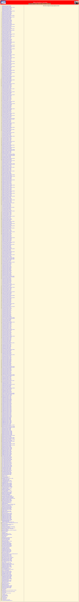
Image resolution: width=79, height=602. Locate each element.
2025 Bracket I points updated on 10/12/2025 (7, 23)
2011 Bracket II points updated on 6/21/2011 (6, 372)
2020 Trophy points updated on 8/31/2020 (6, 146)
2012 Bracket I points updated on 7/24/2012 (6, 321)
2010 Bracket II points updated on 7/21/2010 (7, 395)
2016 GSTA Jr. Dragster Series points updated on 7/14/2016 (8, 231)
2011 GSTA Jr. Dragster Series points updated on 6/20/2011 (8, 374)
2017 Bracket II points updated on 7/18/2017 (7, 212)
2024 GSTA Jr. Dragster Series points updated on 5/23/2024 (8, 66)
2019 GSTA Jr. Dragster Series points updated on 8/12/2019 (8, 158)
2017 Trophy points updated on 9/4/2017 (6, 203)
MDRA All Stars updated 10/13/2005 (6, 538)
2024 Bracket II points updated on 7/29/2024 (7, 55)
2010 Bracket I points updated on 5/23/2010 (6, 409)
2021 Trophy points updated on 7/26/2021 (6, 134)
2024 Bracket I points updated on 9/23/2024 (6, 43)
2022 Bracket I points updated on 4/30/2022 (6, 124)
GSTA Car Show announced (5, 529)
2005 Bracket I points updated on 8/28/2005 (6, 546)
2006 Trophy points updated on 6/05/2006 (6, 515)
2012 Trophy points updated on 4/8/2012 (6, 341)
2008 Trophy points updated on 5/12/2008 (6, 450)
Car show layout (4, 589)
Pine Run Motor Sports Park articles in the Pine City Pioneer (8, 591)
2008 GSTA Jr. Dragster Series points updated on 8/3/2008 (8, 441)
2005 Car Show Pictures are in (5, 582)
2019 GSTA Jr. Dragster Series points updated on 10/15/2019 (8, 154)
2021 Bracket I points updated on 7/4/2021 (6, 140)
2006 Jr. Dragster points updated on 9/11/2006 (7, 491)
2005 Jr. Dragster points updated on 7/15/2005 (7, 561)
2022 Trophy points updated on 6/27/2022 (6, 117)
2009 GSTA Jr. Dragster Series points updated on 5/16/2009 (8, 426)
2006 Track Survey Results (5, 525)
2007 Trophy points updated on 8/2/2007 (6, 461)
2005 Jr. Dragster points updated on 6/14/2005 (7, 575)
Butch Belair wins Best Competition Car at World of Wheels (8, 526)
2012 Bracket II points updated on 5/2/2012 (6, 338)
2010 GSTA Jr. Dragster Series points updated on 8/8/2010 (8, 393)
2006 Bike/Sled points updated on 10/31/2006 (7, 483)
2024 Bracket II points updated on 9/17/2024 (7, 47)
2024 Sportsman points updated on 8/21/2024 (7, 52)
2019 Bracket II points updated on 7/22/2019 (7, 161)
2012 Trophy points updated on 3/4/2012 (6, 343)
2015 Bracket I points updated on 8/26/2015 (6, 247)
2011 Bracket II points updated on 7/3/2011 (6, 358)
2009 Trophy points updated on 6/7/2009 (6, 424)
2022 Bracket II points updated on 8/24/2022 (7, 109)
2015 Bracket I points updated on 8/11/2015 (6, 253)
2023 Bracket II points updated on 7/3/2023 (6, 87)
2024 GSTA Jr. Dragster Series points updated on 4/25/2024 (8, 72)
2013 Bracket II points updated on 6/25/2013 (7, 292)
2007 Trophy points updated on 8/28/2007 (6, 458)
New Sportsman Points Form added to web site (7, 495)
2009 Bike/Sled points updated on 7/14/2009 (6, 421)
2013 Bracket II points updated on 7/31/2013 (7, 283)
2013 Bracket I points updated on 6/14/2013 (6, 298)
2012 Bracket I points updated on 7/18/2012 (6, 323)
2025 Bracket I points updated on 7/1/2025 (6, 37)
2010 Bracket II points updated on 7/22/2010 (7, 394)
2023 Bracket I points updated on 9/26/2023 (6, 77)
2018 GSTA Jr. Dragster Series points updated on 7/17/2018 (8, 187)
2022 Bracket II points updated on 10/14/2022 (7, 104)
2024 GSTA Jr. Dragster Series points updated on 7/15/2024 (8, 57)
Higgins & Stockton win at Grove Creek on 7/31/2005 (7, 557)
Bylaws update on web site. (5, 535)
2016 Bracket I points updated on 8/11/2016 (6, 224)
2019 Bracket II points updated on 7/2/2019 (6, 169)
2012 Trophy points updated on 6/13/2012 (6, 331)
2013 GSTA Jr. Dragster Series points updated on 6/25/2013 (8, 291)
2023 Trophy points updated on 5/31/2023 (6, 100)
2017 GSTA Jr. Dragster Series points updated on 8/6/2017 (8, 207)
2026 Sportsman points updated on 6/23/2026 (7, 13)
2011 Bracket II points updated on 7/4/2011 (6, 357)
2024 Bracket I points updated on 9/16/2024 (6, 50)
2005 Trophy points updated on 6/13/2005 (6, 577)
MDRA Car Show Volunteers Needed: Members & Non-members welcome (10, 522)
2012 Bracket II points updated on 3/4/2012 (6, 344)
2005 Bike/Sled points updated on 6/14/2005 (6, 576)
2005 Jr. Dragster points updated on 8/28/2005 (7, 545)
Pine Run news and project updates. (6, 539)
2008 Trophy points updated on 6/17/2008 (6, 444)
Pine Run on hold (4, 536)
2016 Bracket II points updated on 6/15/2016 (7, 235)
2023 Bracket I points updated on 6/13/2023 (6, 96)
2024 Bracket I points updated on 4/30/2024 (6, 69)
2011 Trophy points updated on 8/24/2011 (6, 351)
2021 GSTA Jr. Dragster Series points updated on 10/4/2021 (8, 127)
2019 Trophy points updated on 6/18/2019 (6, 172)
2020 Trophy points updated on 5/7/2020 (6, 153)
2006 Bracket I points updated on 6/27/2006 (6, 506)
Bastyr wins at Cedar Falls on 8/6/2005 (6, 552)
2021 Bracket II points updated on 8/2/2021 (6, 133)
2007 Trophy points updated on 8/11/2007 (6, 460)
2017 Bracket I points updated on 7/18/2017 (6, 213)
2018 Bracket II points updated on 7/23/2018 (7, 184)
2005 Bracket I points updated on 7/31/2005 (6, 554)
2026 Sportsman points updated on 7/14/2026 (7, 9)
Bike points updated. (4, 588)
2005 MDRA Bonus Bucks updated (6, 548)
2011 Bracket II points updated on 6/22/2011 (6, 369)
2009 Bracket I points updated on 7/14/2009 (6, 420)
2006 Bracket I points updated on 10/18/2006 (7, 484)
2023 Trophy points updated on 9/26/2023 (6, 75)
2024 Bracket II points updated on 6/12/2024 (7, 64)
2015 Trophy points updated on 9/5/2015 (6, 243)
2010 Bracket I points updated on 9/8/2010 (6, 387)
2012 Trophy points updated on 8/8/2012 (6, 320)
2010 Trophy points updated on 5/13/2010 (6, 413)
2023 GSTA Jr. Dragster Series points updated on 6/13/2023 (8, 94)
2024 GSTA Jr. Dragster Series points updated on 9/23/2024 (8, 46)
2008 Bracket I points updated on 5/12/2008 (6, 449)
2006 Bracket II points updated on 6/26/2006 (7, 509)
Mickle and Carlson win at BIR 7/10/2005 (6, 562)
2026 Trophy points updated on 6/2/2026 (6, 19)
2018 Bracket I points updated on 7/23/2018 (6, 186)
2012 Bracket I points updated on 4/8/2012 (6, 340)
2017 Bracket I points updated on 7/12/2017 (6, 214)
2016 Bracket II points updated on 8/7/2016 (6, 227)
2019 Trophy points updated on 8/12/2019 (6, 156)
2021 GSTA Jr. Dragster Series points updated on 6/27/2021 (8, 141)
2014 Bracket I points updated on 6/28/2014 (6, 275)
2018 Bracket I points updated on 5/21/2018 (6, 194)
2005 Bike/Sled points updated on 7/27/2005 (6, 559)
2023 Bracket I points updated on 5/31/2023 (6, 98)
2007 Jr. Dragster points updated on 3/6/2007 (7, 473)
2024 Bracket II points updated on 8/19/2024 (7, 53)
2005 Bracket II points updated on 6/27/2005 (7, 571)
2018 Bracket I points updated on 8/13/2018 (6, 180)
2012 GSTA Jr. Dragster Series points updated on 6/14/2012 (8, 329)
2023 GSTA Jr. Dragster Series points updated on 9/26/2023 (8, 76)
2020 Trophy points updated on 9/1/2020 (6, 143)
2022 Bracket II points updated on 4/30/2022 (7, 123)
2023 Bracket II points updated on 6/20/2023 (7, 92)
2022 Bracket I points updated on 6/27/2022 (6, 116)
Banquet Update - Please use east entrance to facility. (7, 478)
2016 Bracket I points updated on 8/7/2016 (6, 229)
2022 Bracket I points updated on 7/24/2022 (6, 114)
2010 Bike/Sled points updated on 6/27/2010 (6, 401)
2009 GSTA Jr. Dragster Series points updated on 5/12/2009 (8, 427)
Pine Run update (4, 532)
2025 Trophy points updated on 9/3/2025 (6, 29)
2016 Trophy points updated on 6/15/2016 (6, 234)
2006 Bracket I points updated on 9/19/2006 (6, 490)
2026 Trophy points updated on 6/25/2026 (6, 10)
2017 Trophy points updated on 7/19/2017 (6, 209)
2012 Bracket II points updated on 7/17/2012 (7, 324)
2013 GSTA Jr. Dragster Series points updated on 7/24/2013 (8, 287)
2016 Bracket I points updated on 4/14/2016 (6, 240)
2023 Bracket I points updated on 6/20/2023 (6, 93)
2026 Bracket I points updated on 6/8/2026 (6, 14)
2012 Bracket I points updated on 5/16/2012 (6, 335)
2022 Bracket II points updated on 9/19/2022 (7, 106)
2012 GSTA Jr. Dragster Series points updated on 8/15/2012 (8, 318)
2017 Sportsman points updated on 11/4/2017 (7, 201)
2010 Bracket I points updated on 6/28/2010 (6, 400)
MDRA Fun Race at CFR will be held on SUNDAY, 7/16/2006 (8, 504)
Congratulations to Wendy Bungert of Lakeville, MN (7, 497)
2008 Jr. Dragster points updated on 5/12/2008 (7, 448)
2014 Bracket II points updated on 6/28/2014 (7, 274)
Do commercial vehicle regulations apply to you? (7, 600)
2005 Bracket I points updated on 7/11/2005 (6, 565)
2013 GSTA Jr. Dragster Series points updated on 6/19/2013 (8, 295)
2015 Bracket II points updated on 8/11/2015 (7, 252)
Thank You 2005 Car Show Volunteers (6, 583)
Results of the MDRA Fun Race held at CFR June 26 (7, 569)
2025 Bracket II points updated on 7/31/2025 (7, 34)
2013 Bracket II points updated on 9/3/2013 (6, 278)
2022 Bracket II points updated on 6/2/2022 (6, 120)
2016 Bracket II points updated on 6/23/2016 (7, 233)
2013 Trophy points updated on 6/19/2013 (6, 294)
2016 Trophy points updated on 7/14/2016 (6, 232)
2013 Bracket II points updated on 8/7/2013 (6, 281)
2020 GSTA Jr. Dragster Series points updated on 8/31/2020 (8, 147)
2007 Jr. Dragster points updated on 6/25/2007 (7, 466)
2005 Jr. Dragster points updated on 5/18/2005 (7, 585)
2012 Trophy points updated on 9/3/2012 (6, 313)
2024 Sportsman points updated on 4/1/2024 (6, 74)
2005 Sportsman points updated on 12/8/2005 (7, 534)
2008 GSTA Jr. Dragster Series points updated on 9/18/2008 (8, 435)
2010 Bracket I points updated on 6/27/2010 (6, 404)
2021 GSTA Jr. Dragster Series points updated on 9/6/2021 (8, 129)
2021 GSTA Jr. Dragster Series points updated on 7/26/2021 (8, 136)
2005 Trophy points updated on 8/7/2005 (6, 549)
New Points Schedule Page (5, 595)
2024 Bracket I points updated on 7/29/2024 (6, 56)
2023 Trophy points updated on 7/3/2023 (6, 89)
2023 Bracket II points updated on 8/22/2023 (7, 84)
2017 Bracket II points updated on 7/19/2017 (7, 210)
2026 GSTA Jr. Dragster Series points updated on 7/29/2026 (8, 7)
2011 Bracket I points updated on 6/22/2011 (6, 368)
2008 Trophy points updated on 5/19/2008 (6, 446)
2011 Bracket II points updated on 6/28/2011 (6, 363)
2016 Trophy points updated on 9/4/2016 (6, 220)
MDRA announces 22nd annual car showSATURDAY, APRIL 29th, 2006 (6, 521)
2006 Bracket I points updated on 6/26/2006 (6, 508)
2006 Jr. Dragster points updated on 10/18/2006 (7, 486)
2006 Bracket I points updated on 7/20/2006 (6, 501)
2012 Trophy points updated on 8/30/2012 (6, 315)
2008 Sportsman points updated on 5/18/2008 (7, 447)
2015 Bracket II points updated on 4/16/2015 (7, 263)
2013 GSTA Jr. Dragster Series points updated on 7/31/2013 (8, 284)
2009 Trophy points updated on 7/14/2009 (6, 423)
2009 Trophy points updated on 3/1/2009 (6, 429)
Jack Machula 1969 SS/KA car (5, 477)
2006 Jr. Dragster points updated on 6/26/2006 (7, 507)
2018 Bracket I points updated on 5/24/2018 (6, 192)
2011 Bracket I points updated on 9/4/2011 (6, 347)
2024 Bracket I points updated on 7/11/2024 (6, 60)
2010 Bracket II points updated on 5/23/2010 (7, 408)
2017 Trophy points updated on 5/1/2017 (6, 217)
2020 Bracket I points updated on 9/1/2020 (6, 144)
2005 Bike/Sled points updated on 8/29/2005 (6, 543)
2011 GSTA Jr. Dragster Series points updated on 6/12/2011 (8, 375)
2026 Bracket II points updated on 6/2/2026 (6, 17)
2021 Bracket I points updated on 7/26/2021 (6, 135)
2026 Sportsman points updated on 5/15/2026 (7, 21)
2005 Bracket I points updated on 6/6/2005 (6, 581)
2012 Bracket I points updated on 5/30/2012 (6, 333)
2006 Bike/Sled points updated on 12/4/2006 (6, 480)
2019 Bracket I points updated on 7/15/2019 (6, 166)
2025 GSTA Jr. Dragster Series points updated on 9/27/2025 (8, 26)
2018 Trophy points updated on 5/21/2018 (6, 197)
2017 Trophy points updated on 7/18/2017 (6, 211)
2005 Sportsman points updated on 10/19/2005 (7, 537)
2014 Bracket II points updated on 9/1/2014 (6, 266)
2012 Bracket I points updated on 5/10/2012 (6, 337)
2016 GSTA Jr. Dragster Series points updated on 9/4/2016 (8, 221)
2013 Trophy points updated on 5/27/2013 (6, 307)
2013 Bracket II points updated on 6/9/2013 (6, 300)
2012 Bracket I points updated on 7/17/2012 (6, 326)
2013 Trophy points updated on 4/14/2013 (6, 309)
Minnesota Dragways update (5, 540)
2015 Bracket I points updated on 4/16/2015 (6, 264)
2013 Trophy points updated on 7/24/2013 (6, 286)
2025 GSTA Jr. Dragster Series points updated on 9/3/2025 (8, 30)
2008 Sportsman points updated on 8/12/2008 (7, 440)
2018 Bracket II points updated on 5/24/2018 (7, 191)
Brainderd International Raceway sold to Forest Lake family (8, 498)
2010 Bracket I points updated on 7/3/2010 (6, 398)
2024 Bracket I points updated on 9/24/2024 (6, 40)
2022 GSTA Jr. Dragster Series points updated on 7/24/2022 (8, 113)
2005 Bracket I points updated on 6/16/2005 (6, 574)
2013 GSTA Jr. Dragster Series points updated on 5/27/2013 (8, 306)
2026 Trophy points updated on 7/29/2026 (6, 6)
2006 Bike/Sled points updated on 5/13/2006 (6, 517)
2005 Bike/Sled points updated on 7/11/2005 (6, 566)
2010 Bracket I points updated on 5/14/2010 (6, 411)
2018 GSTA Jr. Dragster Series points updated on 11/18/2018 (8, 176)
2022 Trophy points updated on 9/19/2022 (6, 107)
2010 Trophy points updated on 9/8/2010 (6, 386)
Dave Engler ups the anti (4, 523)
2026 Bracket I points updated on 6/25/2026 (6, 12)
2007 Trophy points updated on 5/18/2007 (6, 468)
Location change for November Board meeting (7, 481)
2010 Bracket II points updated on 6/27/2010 (7, 403)
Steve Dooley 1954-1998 (4, 597)
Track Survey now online (4, 531)
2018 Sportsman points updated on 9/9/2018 (6, 177)
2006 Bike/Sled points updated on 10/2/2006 (6, 488)
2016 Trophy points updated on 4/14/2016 (6, 241)
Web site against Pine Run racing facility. (6, 568)
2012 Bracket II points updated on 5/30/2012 (7, 332)
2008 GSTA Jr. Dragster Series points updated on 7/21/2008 (8, 443)
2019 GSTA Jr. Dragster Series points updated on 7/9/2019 (8, 167)
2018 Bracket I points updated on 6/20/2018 (6, 190)
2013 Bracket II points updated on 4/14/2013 (7, 310)
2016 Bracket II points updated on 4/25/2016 (7, 238)
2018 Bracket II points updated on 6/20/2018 (7, 189)
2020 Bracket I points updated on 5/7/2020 (6, 151)
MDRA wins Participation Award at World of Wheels (7, 528)
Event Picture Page (4, 592)
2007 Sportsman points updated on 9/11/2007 (7, 457)
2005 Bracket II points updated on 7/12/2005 (7, 563)
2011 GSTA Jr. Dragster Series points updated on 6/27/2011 (8, 366)
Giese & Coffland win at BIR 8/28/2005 (6, 542)
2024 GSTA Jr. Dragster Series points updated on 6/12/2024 (8, 63)
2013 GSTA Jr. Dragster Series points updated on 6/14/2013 (8, 297)
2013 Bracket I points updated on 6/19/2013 (6, 293)
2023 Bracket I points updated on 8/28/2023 (6, 81)
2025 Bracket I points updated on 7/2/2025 (6, 35)
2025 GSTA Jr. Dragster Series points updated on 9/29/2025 (8, 24)
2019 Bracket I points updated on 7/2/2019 (6, 170)
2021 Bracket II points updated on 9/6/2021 (6, 130)
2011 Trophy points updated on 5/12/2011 (6, 377)
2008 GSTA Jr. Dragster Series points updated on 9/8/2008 (8, 437)
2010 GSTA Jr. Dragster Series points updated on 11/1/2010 (8, 384)
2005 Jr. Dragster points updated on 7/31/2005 (7, 556)
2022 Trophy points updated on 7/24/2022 (6, 112)
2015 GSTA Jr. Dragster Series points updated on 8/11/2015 (8, 251)
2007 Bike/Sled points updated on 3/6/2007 (6, 471)
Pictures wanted (4, 596)
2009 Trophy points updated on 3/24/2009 (6, 428)
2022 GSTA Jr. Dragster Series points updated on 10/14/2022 (8, 103)
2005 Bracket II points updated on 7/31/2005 (7, 555)
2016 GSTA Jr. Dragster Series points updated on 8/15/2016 (8, 223)
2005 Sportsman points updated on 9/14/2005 (7, 541)
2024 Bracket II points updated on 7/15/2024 (7, 58)
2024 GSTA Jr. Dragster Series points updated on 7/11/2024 (8, 61)
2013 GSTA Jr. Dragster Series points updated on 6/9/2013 (8, 303)
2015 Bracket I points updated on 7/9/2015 (6, 260)
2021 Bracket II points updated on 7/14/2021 (7, 138)
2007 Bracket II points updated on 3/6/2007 (6, 474)
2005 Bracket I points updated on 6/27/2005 (6, 572)
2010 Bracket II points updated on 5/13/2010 (7, 415)
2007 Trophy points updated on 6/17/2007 (6, 467)
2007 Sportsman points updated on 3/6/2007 (6, 472)
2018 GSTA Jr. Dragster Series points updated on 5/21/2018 (8, 196)
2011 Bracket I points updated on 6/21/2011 (6, 373)
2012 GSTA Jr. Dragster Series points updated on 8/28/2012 (8, 317)
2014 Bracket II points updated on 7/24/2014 (7, 272)
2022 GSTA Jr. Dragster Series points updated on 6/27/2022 (8, 115)
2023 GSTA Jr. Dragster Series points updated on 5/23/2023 (8, 101)
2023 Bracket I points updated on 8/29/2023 (6, 78)
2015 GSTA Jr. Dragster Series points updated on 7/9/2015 (8, 257)
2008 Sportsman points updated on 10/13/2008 (7, 433)
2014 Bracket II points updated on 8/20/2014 (7, 267)
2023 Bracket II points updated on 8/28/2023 (7, 80)
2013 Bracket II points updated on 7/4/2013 (6, 289)
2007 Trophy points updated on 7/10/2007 (6, 464)
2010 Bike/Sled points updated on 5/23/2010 (6, 410)
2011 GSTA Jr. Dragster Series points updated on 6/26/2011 (8, 367)
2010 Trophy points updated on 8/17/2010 (6, 390)
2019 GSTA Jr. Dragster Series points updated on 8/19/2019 (8, 155)
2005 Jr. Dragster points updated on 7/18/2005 (7, 560)
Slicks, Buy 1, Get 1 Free (4, 475)
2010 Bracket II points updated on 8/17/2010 (7, 388)
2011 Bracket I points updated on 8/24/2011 (6, 353)
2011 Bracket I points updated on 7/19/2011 (6, 355)
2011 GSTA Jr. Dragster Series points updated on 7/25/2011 (8, 354)
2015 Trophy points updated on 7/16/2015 (6, 255)
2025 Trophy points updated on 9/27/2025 (6, 27)
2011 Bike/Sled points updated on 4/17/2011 (6, 383)
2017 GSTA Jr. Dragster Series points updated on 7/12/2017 (8, 216)
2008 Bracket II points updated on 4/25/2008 (7, 453)
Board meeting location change (5, 579)
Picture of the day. (4, 598)
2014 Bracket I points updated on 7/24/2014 (6, 273)
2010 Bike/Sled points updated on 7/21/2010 (6, 397)
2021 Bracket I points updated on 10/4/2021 (6, 126)
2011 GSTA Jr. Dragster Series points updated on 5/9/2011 (8, 380)
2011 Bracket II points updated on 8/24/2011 (6, 350)
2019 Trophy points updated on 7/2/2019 (6, 171)
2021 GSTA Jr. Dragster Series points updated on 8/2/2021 (8, 132)
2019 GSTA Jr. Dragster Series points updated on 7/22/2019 (8, 160)
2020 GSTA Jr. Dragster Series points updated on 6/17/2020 (8, 150)
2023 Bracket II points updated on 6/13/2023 (7, 95)
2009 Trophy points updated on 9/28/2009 (6, 417)
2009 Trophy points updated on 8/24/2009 (6, 418)
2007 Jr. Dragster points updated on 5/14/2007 (7, 470)
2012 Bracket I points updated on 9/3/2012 (6, 311)
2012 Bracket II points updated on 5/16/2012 (7, 334)
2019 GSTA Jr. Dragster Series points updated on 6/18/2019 (8, 174)
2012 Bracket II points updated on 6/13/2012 (7, 330)
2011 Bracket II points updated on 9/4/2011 (6, 346)
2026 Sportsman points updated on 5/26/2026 (7, 20)
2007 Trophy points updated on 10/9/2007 (6, 455)
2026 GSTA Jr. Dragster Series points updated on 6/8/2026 (8, 15)
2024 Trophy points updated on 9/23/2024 (6, 44)
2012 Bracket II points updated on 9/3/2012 (6, 312)
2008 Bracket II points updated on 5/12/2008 (7, 451)
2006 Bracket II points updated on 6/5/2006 (6, 511)
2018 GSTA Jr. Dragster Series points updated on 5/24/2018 (8, 193)
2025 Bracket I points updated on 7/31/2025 (6, 32)
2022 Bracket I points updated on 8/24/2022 (6, 110)
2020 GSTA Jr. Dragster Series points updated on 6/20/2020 (8, 149)
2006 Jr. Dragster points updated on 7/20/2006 (7, 500)
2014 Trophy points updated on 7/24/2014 (6, 271)
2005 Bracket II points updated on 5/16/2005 (7, 586)
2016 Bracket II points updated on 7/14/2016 (7, 230)
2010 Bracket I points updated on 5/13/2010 (6, 412)
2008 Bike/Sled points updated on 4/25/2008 (6, 454)
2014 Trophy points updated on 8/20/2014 (6, 269)
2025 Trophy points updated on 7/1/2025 (6, 38)
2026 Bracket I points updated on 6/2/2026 (6, 18)
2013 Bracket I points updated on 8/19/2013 (6, 280)
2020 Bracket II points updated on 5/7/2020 (6, 152)
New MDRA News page (4, 594)
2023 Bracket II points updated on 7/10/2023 (7, 86)
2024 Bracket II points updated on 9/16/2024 (7, 49)
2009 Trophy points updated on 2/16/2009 (6, 430)
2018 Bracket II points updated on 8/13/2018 (7, 181)
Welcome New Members (4, 510)
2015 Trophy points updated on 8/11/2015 (6, 250)
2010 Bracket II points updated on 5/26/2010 (7, 407)
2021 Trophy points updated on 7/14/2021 (6, 137)
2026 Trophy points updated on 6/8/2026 (6, 16)
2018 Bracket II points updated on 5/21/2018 (7, 195)
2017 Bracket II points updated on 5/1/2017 (6, 218)
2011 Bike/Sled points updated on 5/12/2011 (6, 378)
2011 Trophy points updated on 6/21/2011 (6, 371)
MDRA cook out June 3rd (5, 512)
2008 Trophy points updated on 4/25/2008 (6, 452)
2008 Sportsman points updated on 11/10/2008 (7, 431)
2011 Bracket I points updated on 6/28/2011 (6, 360)
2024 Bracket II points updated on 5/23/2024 (7, 67)
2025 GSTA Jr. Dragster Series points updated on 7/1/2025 (8, 36)
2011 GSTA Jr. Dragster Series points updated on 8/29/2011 (8, 349)
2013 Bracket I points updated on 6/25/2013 (6, 290)
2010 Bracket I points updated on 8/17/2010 (6, 389)
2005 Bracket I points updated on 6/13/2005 (6, 578)
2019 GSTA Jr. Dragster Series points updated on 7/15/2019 (8, 163)
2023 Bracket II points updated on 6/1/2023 (6, 97)
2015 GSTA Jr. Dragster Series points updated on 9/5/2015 (8, 244)
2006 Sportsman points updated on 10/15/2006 (7, 487)
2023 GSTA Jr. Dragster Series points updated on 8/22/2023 (8, 83)
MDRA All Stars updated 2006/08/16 (6, 494)
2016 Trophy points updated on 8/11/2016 (6, 226)
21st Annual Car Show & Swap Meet (6, 599)
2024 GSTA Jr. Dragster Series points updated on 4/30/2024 (8, 70)
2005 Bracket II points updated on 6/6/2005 (6, 580)
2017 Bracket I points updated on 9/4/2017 (6, 204)
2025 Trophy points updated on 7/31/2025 (6, 33)
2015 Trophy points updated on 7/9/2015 (6, 261)
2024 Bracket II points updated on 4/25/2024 (7, 73)
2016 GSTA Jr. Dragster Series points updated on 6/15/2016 (8, 237)
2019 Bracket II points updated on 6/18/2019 (7, 175)
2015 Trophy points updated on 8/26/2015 (6, 246)
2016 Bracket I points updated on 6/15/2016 (6, 236)
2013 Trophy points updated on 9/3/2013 (6, 277)
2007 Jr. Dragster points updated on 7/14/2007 (7, 463)
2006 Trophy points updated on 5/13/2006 (6, 518)
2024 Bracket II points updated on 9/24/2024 (7, 41)
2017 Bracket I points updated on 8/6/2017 (6, 206)
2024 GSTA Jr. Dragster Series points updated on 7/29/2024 (8, 54)
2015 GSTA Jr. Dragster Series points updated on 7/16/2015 (8, 254)
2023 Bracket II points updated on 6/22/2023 (7, 90)
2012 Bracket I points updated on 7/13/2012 (6, 327)
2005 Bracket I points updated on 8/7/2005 (6, 551)
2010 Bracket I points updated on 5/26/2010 (6, 406)
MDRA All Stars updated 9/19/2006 (6, 489)
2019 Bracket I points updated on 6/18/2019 (6, 173)
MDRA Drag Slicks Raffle (5, 503)
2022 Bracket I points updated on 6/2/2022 (6, 121)
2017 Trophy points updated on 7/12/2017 (6, 215)
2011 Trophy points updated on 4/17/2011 (6, 381)
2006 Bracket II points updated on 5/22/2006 (7, 514)
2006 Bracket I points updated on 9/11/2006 (6, 492)
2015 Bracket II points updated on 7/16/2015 (7, 256)
